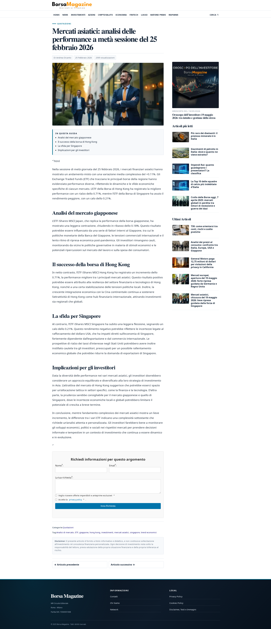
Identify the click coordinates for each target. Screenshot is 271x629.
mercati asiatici (121, 532)
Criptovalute (105, 14)
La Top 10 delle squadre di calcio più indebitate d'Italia (204, 184)
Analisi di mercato (65, 532)
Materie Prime (158, 14)
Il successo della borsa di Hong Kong (77, 141)
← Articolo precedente (66, 564)
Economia (121, 14)
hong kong (95, 532)
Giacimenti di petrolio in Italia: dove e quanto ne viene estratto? (204, 152)
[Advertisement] (195, 40)
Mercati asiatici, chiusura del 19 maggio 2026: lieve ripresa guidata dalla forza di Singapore (204, 300)
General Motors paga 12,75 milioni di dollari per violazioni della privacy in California (203, 263)
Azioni (91, 14)
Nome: (59, 465)
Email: (112, 465)
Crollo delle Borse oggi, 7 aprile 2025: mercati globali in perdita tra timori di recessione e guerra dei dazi (204, 203)
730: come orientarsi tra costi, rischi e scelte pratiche (204, 229)
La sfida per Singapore (70, 145)
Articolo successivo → (123, 564)
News (65, 14)
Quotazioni (64, 23)
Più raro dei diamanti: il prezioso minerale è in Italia (204, 136)
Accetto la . (72, 499)
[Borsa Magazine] (72, 5)
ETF (76, 532)
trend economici (149, 532)
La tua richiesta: (64, 477)
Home (56, 14)
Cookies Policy (176, 603)
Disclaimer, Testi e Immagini (182, 609)
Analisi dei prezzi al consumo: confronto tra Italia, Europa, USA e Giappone (204, 246)
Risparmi (173, 14)
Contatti (114, 596)
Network (114, 609)
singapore (135, 532)
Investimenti (78, 14)
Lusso (144, 14)
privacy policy (75, 499)
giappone (83, 532)
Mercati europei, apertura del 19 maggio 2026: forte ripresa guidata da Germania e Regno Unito (204, 281)
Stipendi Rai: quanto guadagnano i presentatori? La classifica (202, 169)
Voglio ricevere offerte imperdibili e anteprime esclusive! (86, 495)
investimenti (107, 532)
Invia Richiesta (108, 506)
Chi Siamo (115, 603)
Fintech (134, 14)
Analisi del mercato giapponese (74, 137)
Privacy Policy (175, 596)
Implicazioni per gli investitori (73, 150)
